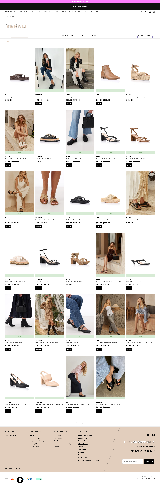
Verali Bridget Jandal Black (74, 220)
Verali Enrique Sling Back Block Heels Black (18, 404)
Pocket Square (150, 478)
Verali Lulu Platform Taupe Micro (75, 281)
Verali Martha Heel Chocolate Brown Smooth (109, 281)
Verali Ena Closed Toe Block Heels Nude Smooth (49, 404)
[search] (146, 12)
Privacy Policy (35, 446)
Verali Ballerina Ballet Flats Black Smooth (78, 404)
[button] (19, 36)
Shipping (33, 435)
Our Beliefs (58, 438)
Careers (57, 446)
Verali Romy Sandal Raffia (104, 220)
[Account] (150, 12)
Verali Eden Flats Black (72, 342)
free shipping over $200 (80, 1)
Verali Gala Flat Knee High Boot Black (46, 342)
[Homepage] (80, 6)
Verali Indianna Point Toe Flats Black (106, 342)
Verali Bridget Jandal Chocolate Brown (16, 97)
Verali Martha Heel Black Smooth (136, 281)
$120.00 (149, 35)
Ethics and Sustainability (62, 444)
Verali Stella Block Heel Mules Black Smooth (109, 404)
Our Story (57, 435)
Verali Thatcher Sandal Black (43, 158)
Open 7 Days (82, 458)
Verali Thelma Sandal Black (134, 220)
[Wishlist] (142, 12)
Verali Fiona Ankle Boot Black (14, 342)
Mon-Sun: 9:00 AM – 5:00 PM (88, 460)
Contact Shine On (12, 468)
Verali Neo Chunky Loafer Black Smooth (47, 97)
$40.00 (140, 35)
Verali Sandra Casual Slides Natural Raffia (47, 220)
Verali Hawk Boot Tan (102, 97)
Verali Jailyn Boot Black (73, 97)
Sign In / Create (10, 435)
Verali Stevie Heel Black (42, 281)
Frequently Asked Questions (40, 441)
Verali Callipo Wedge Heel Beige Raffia (137, 97)
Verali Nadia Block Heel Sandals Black (107, 158)
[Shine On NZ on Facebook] (148, 435)
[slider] (137, 37)
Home (7, 16)
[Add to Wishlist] (31, 51)
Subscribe (149, 461)
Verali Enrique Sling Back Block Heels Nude (139, 342)
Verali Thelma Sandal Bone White (15, 281)
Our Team (57, 441)
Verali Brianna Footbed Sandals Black (16, 220)
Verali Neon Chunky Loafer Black (75, 158)
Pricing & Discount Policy (38, 444)
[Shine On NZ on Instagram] (153, 435)
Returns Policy (35, 438)
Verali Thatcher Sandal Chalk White (15, 158)
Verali (14, 16)
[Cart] (154, 12)
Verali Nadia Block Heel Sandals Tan (136, 158)
